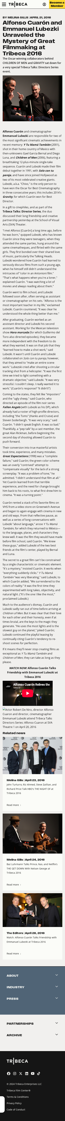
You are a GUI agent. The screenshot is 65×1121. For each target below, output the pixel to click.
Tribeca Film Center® (18, 1090)
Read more (13, 805)
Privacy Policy (14, 1103)
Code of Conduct (16, 1109)
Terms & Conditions (18, 1096)
